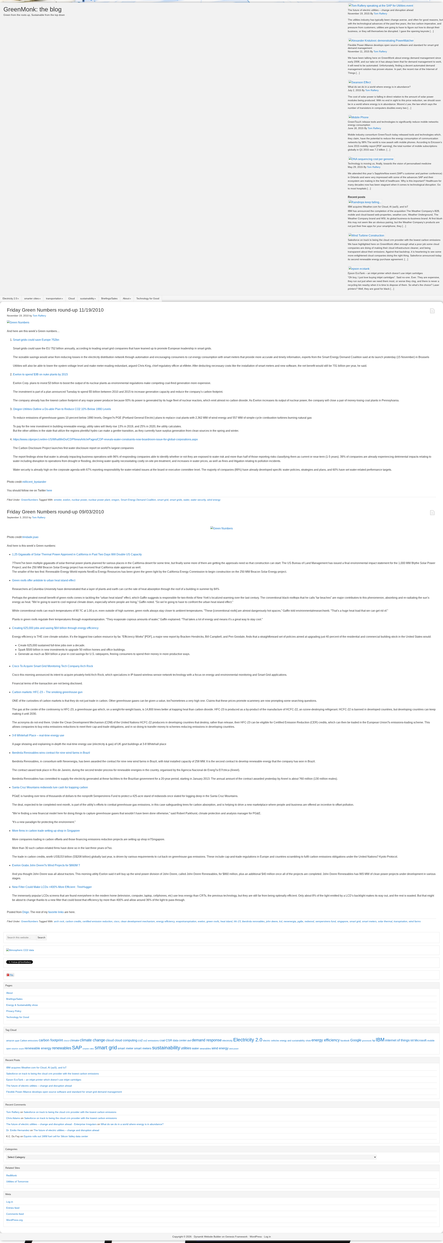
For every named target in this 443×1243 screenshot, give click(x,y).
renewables (61, 1048)
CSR (169, 1040)
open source (12, 1048)
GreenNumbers (29, 499)
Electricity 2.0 (10, 298)
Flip (11, 974)
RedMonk (11, 1175)
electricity (227, 1040)
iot (412, 1040)
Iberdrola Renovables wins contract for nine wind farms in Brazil (51, 752)
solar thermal (385, 921)
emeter (58, 499)
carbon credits (73, 921)
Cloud (71, 298)
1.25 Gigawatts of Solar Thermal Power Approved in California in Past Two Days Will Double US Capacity (77, 554)
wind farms (415, 921)
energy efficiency (165, 921)
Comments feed (15, 1214)
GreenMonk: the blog (32, 9)
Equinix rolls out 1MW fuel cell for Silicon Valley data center (56, 1136)
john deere (272, 921)
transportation (53, 298)
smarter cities (31, 298)
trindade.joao (30, 537)
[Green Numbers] (18, 322)
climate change (92, 1040)
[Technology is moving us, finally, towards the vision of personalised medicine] (371, 159)
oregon (115, 499)
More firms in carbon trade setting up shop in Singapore (46, 830)
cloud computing (126, 1040)
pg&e (300, 921)
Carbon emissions (29, 1040)
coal (162, 1040)
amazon (10, 1040)
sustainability (87, 298)
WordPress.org (14, 1220)
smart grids (176, 499)
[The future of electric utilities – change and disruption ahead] (381, 5)
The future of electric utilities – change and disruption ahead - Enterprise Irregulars (51, 1124)
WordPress (256, 1236)
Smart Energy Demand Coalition (138, 499)
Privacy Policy (13, 1011)
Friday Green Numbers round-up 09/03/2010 (55, 511)
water (186, 499)
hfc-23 (237, 921)
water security (198, 499)
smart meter (125, 1048)
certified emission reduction (97, 921)
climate (74, 1040)
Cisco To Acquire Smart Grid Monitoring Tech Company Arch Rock (52, 666)
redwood (309, 921)
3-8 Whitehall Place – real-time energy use (38, 735)
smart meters (369, 921)
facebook (345, 1040)
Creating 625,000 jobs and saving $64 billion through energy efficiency (55, 628)
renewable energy (38, 1048)
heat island (226, 921)
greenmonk (367, 1041)
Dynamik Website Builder (207, 1236)
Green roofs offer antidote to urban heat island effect (43, 580)
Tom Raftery (13, 1112)
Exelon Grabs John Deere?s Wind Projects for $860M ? (46, 865)
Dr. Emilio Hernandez (17, 1130)
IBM (380, 1039)
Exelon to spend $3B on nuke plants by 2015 (40, 374)
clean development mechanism (138, 921)
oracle (21, 1049)
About (126, 298)
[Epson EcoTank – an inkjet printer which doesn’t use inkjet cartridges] (359, 268)
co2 (140, 1040)
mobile (431, 1040)
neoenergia (290, 921)
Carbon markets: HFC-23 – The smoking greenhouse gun (47, 692)
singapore (342, 921)
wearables (205, 1048)
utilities (186, 1048)
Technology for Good (147, 298)
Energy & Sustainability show (22, 1005)
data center (180, 1040)
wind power (234, 1049)
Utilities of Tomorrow (17, 1181)
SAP (77, 1047)
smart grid (162, 499)
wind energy (213, 499)
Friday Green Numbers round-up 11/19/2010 (55, 310)
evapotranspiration (186, 921)
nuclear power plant (99, 499)
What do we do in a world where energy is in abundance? (379, 86)
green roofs (212, 921)
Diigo (25, 912)
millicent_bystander (34, 481)
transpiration (400, 921)
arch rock (59, 921)
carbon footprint (51, 1040)
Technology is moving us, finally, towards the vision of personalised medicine (389, 163)
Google (355, 1040)
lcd (280, 921)
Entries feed (12, 1207)
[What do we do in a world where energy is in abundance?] (360, 82)
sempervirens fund (325, 921)
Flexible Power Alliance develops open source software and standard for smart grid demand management (64, 1091)
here (49, 490)
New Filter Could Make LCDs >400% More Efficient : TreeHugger (52, 886)
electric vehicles (271, 1040)
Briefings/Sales (109, 298)
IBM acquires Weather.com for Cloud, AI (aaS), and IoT (378, 206)
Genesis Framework (236, 1236)
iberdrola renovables (253, 921)
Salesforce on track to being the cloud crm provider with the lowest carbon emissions (394, 240)
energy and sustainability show (295, 1040)
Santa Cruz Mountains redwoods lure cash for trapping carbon (50, 787)
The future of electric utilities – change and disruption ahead (380, 10)
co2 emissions (151, 1040)
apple (17, 1041)
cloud (110, 1040)
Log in (9, 1201)
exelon (66, 499)
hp (373, 1040)
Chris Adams (13, 1118)
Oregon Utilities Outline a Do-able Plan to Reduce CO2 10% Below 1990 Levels (62, 409)
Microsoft (420, 1040)
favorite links (56, 912)
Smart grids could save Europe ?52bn (36, 339)
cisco (116, 921)
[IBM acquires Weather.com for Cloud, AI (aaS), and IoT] (365, 202)
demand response (207, 1040)
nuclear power (79, 499)
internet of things (397, 1040)
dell (189, 1040)
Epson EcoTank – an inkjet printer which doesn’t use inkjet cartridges (385, 273)
